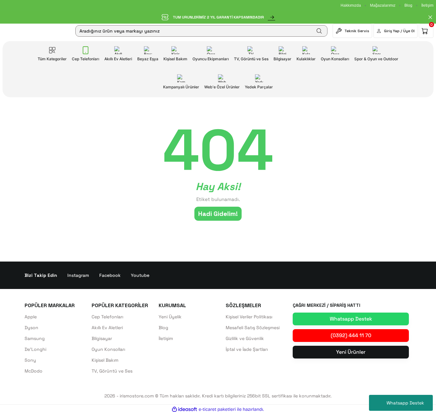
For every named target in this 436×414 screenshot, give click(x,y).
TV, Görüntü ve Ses (112, 371)
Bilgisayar (102, 338)
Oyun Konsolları (108, 349)
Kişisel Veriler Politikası (249, 317)
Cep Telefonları (107, 317)
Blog (408, 5)
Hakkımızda (351, 5)
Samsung (35, 338)
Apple (31, 317)
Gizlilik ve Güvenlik (245, 338)
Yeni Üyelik (170, 317)
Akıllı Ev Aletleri (107, 327)
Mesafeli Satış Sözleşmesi (253, 327)
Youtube (140, 275)
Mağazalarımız (382, 5)
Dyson (31, 327)
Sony (30, 360)
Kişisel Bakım (105, 360)
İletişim (427, 5)
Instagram (78, 275)
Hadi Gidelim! (218, 214)
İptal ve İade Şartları (247, 349)
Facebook (110, 275)
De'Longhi (35, 349)
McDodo (33, 371)
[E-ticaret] (217, 409)
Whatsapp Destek (405, 403)
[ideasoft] (184, 409)
